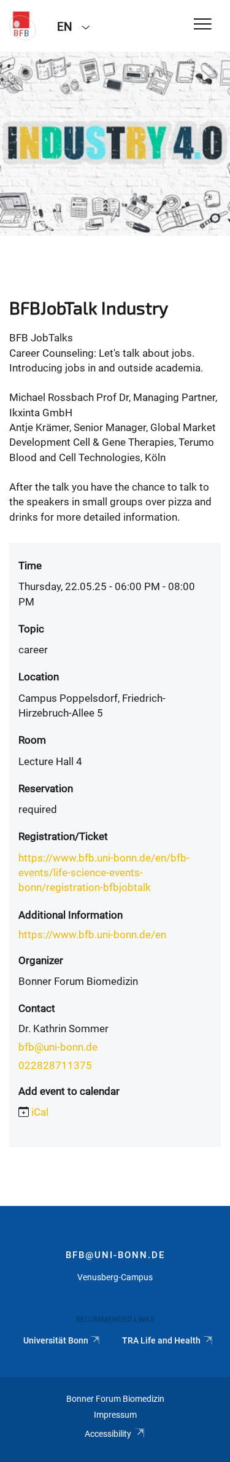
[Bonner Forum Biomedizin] (24, 25)
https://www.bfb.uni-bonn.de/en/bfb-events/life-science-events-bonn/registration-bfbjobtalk (104, 873)
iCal (39, 1112)
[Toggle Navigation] (203, 24)
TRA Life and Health (161, 1340)
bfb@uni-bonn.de (58, 1047)
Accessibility (108, 1434)
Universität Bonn (55, 1340)
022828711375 (55, 1065)
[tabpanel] (115, 144)
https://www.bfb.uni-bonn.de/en (92, 934)
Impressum (115, 1415)
